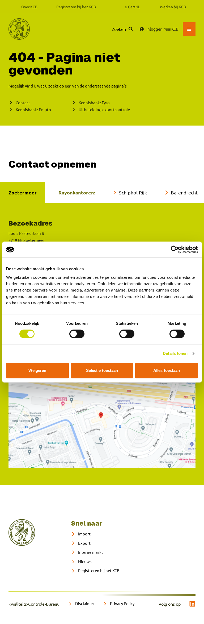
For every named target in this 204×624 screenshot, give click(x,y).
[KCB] (19, 29)
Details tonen (175, 353)
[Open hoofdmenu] (189, 29)
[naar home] (21, 532)
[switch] (76, 334)
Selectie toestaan (102, 370)
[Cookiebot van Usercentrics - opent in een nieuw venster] (174, 249)
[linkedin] (192, 604)
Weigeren (37, 370)
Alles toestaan (166, 370)
